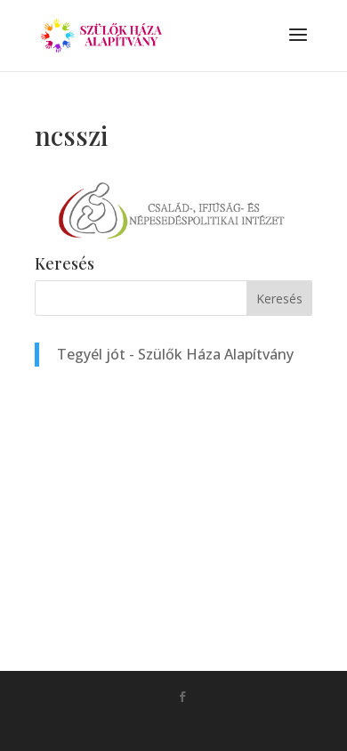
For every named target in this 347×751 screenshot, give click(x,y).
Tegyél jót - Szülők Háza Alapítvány (175, 354)
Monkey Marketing (199, 725)
